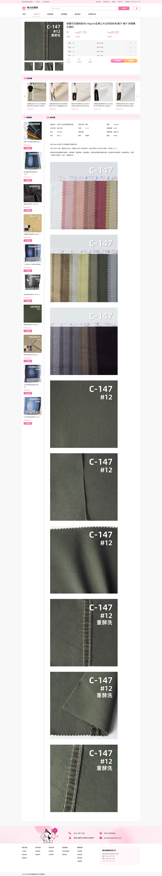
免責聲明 (79, 861)
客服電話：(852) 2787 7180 (132, 2)
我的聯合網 (106, 2)
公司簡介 (24, 851)
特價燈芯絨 (92, 14)
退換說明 (64, 854)
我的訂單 (98, 2)
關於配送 (51, 851)
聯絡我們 (24, 858)
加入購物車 (117, 61)
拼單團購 (64, 14)
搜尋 (123, 8)
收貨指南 (51, 854)
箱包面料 (78, 14)
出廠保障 (79, 851)
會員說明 (37, 854)
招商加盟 (24, 854)
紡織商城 (36, 14)
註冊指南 (37, 851)
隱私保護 (79, 858)
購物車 (113, 2)
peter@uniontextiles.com (109, 861)
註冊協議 (79, 854)
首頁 (24, 14)
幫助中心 (120, 2)
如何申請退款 (65, 851)
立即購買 (130, 61)
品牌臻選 (50, 14)
